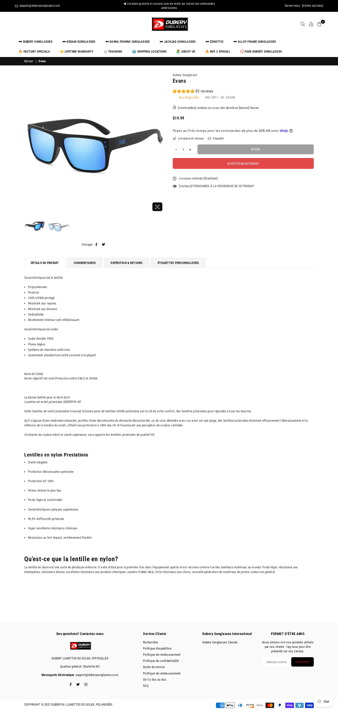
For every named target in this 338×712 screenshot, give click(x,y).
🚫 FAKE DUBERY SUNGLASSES (261, 51)
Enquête (218, 138)
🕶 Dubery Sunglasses (35, 41)
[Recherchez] (302, 24)
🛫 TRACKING (112, 51)
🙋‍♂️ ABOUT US (185, 51)
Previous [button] (28, 143)
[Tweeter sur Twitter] (104, 244)
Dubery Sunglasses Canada (219, 642)
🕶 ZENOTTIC (215, 41)
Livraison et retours (190, 138)
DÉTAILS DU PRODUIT (45, 263)
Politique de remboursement (162, 654)
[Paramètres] (311, 24)
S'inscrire (302, 662)
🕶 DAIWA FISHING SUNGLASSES (127, 41)
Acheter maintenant (243, 163)
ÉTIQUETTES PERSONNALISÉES (178, 263)
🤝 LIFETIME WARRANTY (77, 51)
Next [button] (161, 143)
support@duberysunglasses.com (39, 5)
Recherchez (150, 642)
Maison (28, 61)
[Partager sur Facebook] (96, 244)
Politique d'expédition (157, 648)
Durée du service (154, 667)
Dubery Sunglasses (185, 75)
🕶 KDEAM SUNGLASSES (79, 41)
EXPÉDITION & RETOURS (127, 263)
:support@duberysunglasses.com (96, 675)
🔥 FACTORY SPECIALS (34, 51)
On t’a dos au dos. (155, 679)
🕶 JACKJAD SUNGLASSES (177, 41)
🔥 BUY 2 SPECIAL (217, 51)
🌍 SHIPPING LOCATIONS (149, 51)
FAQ (145, 686)
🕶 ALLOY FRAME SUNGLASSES (254, 41)
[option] (94, 143)
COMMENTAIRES (85, 263)
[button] (193, 92)
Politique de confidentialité (161, 661)
